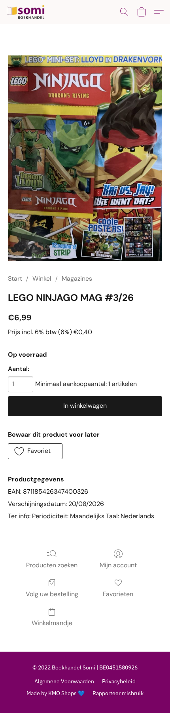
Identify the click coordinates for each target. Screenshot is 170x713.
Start (15, 278)
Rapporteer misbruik (118, 693)
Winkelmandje (52, 623)
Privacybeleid (119, 681)
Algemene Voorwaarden (64, 681)
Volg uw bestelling (52, 594)
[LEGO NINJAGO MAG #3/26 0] (85, 158)
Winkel (41, 278)
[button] (26, 12)
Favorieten (118, 594)
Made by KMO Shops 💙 (55, 693)
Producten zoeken (51, 565)
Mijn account (118, 565)
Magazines (77, 278)
